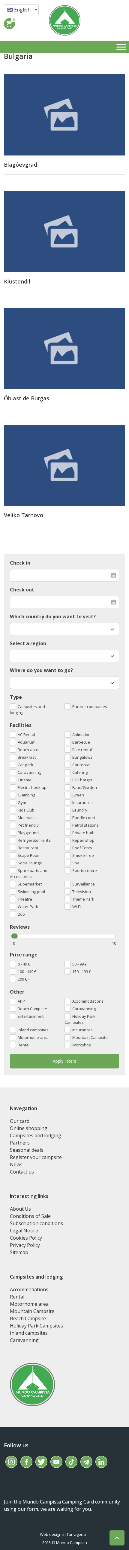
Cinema (25, 780)
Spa (76, 863)
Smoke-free (83, 855)
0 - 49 (24, 964)
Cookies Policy (26, 1238)
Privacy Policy (25, 1245)
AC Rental (26, 734)
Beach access (30, 749)
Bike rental (82, 749)
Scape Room (29, 855)
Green (78, 795)
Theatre (25, 899)
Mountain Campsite (90, 1037)
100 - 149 (27, 971)
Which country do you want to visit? (53, 616)
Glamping (26, 795)
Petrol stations (85, 825)
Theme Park (83, 899)
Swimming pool (31, 891)
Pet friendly (28, 825)
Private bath (83, 832)
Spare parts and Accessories (28, 873)
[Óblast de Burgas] (64, 348)
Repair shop (83, 840)
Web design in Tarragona (63, 1534)
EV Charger (82, 780)
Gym (22, 802)
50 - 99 (79, 964)
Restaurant (28, 847)
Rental (23, 1045)
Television (81, 891)
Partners (20, 1142)
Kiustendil (17, 281)
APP (21, 1001)
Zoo (21, 914)
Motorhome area (33, 1037)
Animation (81, 734)
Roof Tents (82, 847)
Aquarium (26, 742)
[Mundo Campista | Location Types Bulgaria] (64, 20)
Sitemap (19, 1252)
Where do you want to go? (41, 670)
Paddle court (83, 817)
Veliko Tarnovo (23, 515)
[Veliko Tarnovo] (64, 465)
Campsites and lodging (27, 709)
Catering (80, 772)
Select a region (28, 643)
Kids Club (26, 810)
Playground (28, 832)
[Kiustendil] (64, 231)
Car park (25, 764)
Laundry (79, 810)
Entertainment (31, 1016)
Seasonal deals (26, 1150)
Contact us (22, 1171)
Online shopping (28, 1128)
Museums (27, 817)
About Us (20, 1209)
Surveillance (83, 884)
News (16, 1164)
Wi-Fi (76, 906)
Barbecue (81, 742)
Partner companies (89, 706)
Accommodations (88, 1001)
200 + (24, 979)
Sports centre (84, 870)
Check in (20, 562)
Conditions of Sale (30, 1216)
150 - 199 (81, 971)
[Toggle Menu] (121, 47)
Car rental (81, 764)
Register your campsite (36, 1157)
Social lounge (30, 863)
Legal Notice (24, 1230)
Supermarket (30, 884)
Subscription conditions (36, 1223)
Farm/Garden (84, 787)
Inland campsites (33, 1030)
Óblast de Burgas (26, 398)
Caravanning (84, 1008)
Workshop (81, 1045)
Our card (19, 1121)
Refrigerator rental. (35, 840)
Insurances (82, 1030)
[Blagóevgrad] (64, 114)
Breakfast (27, 757)
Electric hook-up (32, 787)
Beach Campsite (32, 1008)
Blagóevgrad (20, 164)
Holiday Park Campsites (79, 1019)
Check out (22, 589)
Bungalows (82, 757)
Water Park (28, 906)
